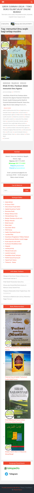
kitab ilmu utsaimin (18, 117)
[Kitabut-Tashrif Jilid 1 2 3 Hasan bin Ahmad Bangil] (14, 437)
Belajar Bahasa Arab (11, 213)
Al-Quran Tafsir (9, 204)
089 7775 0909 (20, 163)
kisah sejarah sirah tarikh (12, 241)
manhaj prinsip (9, 248)
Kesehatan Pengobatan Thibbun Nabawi (17, 237)
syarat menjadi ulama (20, 132)
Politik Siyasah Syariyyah (12, 257)
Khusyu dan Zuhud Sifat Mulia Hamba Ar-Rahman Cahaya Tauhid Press (15, 286)
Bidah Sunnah (9, 223)
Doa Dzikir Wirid (10, 227)
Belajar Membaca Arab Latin (13, 218)
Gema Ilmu (23, 83)
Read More (7, 108)
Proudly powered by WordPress (11, 487)
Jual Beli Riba (9, 234)
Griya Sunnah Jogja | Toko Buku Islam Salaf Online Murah (17, 9)
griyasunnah (20, 165)
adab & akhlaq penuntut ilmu (11, 110)
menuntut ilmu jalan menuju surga (17, 121)
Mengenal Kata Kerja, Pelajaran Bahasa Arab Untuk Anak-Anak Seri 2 (15, 277)
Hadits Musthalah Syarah (12, 232)
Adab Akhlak (6, 83)
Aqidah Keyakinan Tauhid (12, 209)
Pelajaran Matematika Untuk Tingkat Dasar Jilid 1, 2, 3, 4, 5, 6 (16, 292)
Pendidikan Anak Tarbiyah (13, 255)
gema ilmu (15, 112)
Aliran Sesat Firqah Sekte (12, 206)
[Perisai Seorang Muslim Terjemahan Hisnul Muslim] (18, 328)
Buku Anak (8, 225)
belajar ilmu (15, 83)
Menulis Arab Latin (11, 251)
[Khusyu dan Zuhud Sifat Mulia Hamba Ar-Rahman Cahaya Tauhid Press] (7, 24)
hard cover (23, 112)
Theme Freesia (18, 489)
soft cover (10, 132)
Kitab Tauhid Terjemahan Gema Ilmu (13, 282)
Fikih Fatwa (8, 230)
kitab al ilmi (20, 114)
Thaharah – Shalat (10, 262)
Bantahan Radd (9, 211)
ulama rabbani (20, 134)
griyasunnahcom (20, 168)
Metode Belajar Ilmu (11, 216)
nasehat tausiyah (10, 253)
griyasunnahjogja (7, 92)
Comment (6, 138)
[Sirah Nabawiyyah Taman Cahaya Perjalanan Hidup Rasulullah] (18, 399)
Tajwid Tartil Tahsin (11, 260)
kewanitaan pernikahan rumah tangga (16, 239)
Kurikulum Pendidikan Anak (13, 244)
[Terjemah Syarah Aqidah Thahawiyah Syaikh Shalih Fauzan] (18, 363)
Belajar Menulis (10, 220)
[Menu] (3, 2)
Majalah (7, 246)
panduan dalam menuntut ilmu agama (17, 127)
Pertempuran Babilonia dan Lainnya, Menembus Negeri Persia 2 (16, 298)
